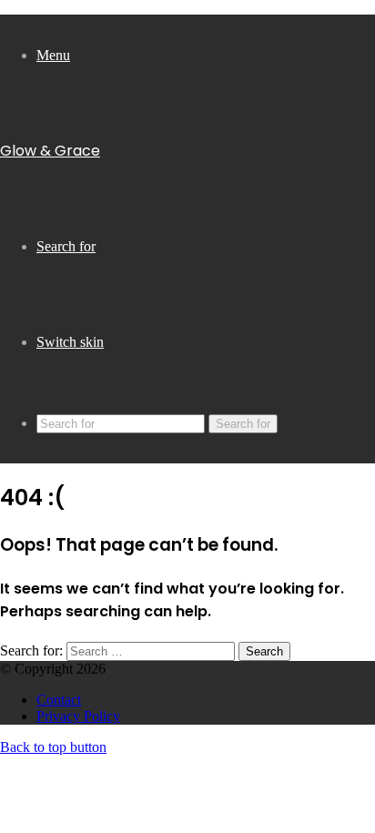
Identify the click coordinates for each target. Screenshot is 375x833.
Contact (58, 699)
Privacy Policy (78, 716)
